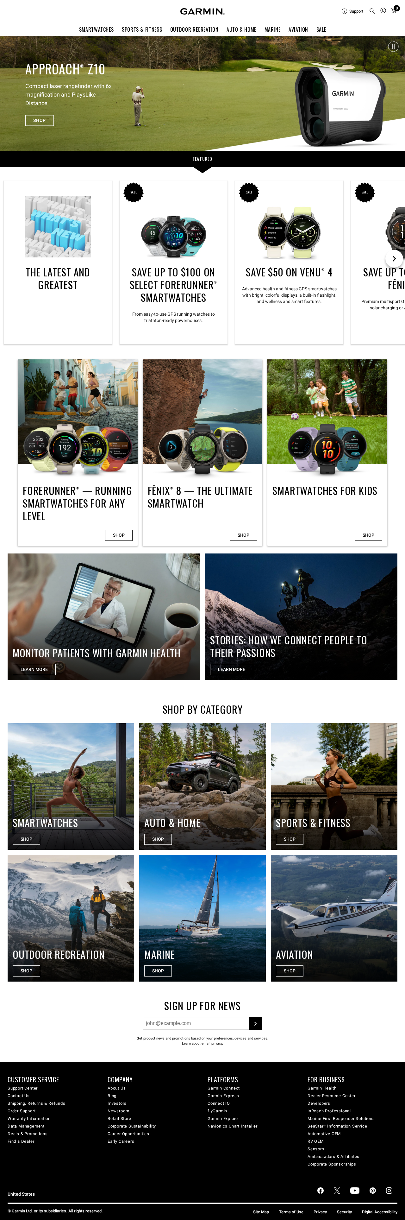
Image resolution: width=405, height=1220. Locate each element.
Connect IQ (219, 1103)
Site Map (261, 1212)
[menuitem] (353, 11)
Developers (319, 1103)
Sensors (316, 1149)
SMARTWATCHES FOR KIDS (327, 452)
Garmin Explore (223, 1118)
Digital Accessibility (379, 1212)
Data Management (26, 1126)
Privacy (320, 1212)
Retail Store (119, 1118)
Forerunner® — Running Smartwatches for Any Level (78, 452)
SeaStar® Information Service (337, 1126)
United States (21, 1194)
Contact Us (19, 1095)
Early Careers (121, 1141)
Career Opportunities (128, 1133)
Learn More (231, 669)
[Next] (394, 93)
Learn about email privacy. (202, 1043)
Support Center (23, 1088)
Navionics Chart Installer (233, 1126)
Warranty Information (29, 1118)
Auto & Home (241, 29)
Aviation (298, 29)
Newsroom (118, 1111)
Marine (273, 29)
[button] (393, 46)
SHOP (39, 116)
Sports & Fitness (142, 29)
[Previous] (10, 93)
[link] (202, 93)
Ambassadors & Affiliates (333, 1156)
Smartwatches (96, 29)
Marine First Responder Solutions (341, 1118)
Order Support (21, 1111)
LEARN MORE (34, 669)
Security (344, 1212)
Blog (112, 1095)
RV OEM (316, 1141)
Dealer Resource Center (332, 1095)
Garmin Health (322, 1088)
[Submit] (255, 1023)
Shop (119, 535)
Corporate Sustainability (132, 1126)
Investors (117, 1103)
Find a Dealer (21, 1141)
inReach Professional (329, 1111)
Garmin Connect (224, 1088)
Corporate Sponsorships (332, 1164)
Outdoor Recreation (194, 29)
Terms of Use (291, 1212)
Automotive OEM (324, 1133)
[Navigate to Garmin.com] (202, 11)
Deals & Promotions (27, 1133)
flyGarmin (217, 1111)
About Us (117, 1088)
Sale (321, 29)
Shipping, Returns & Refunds (36, 1103)
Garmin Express (223, 1095)
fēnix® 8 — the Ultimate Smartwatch (203, 452)
